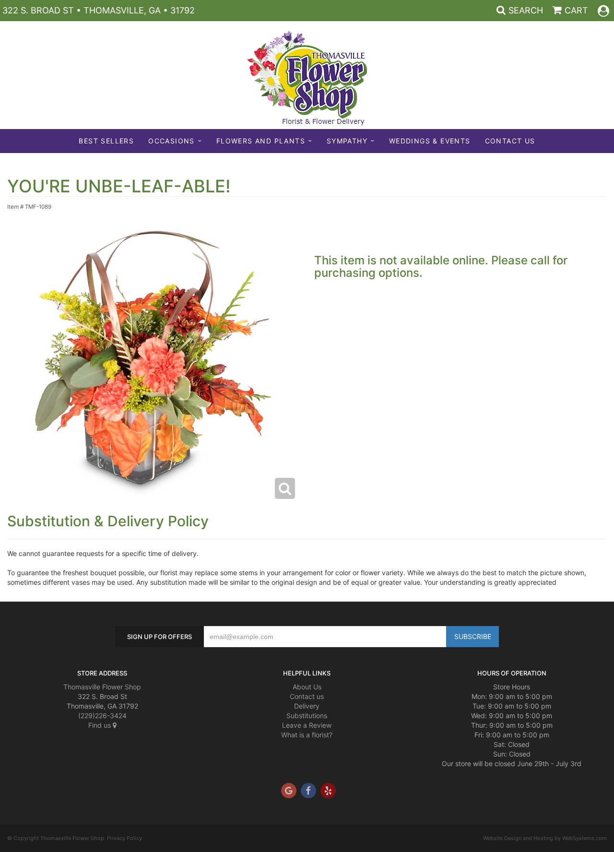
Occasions (171, 141)
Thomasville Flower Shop (102, 687)
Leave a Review (306, 725)
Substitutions (306, 715)
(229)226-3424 (102, 715)
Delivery (306, 706)
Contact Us (510, 141)
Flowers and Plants (260, 141)
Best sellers (106, 141)
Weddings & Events (430, 141)
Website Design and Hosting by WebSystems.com (545, 838)
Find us (100, 725)
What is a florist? (306, 735)
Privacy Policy (124, 838)
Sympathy (347, 141)
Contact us (307, 696)
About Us (307, 687)
